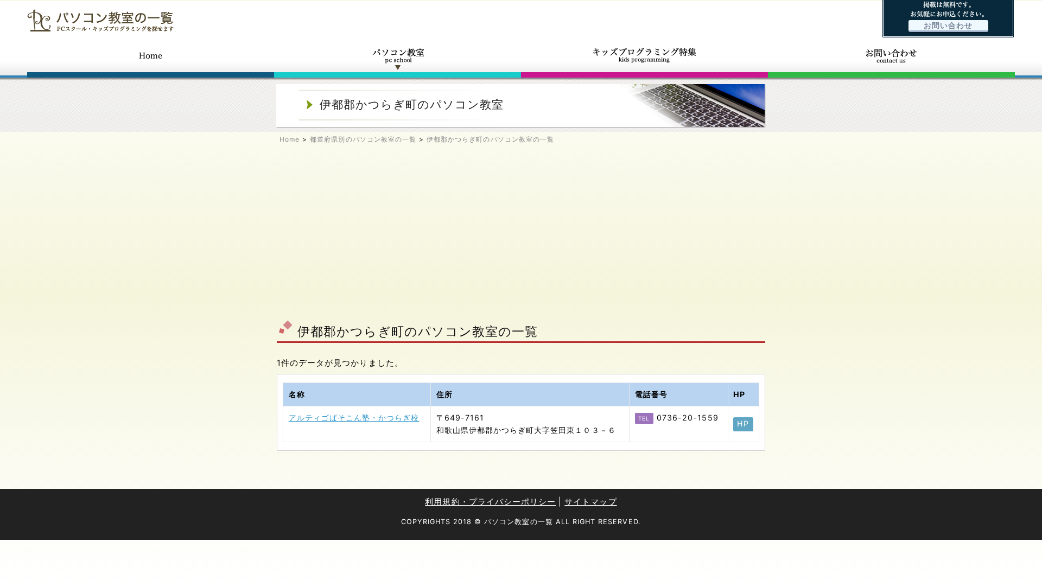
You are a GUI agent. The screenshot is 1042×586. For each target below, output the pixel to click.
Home (289, 139)
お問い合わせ (948, 25)
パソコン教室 (397, 59)
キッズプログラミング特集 (644, 59)
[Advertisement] (521, 237)
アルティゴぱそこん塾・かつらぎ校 (354, 417)
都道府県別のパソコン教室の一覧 (363, 139)
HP (743, 423)
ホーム (150, 59)
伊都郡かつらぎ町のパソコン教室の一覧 (490, 139)
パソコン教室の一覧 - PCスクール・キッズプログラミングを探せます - (100, 20)
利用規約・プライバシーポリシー (490, 501)
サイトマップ (590, 501)
